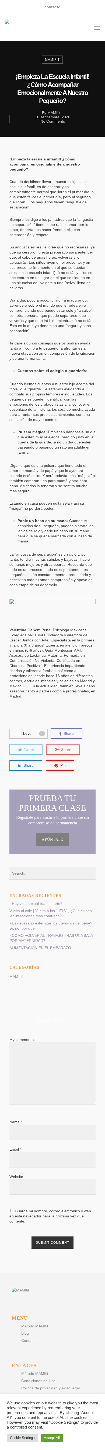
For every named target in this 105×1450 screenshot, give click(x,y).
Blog (25, 1333)
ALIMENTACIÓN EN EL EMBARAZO (40, 948)
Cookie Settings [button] (22, 1438)
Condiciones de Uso (38, 1381)
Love (33, 733)
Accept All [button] (52, 1438)
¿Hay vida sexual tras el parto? (35, 903)
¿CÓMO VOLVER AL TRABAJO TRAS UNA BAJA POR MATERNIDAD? (51, 938)
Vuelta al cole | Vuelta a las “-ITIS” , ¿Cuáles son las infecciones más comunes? (50, 913)
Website (16, 1176)
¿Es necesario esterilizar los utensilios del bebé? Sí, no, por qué (50, 925)
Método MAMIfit (34, 1326)
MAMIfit (52, 59)
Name (15, 1122)
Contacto (29, 1340)
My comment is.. (23, 1039)
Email (15, 1149)
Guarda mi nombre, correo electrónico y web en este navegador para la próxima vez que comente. (50, 1216)
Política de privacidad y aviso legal (50, 1388)
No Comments (52, 121)
